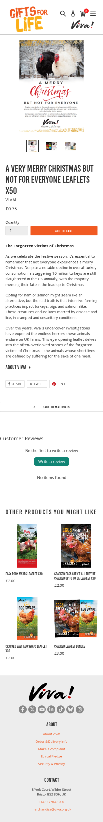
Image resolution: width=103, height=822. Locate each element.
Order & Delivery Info (52, 741)
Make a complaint (51, 749)
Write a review (51, 461)
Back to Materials (56, 406)
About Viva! (51, 734)
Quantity (12, 222)
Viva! (11, 200)
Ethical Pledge (51, 756)
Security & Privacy (51, 763)
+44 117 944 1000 (51, 801)
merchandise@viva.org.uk (51, 809)
